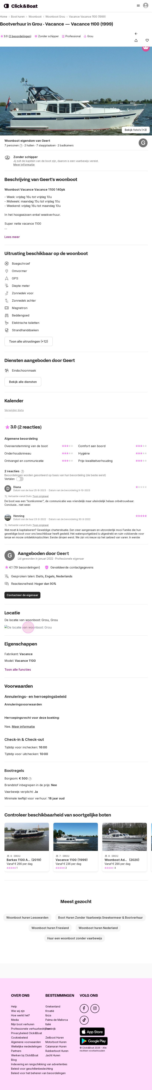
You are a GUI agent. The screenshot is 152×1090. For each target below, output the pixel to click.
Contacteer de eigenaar (22, 595)
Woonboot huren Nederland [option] (98, 928)
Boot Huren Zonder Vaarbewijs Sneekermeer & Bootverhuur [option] (100, 917)
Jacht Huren (52, 1055)
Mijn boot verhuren (22, 1024)
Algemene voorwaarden (26, 1042)
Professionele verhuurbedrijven (30, 1028)
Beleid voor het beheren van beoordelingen (38, 1073)
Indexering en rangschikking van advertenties (39, 1064)
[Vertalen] (20, 479)
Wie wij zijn (18, 1010)
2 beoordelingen (19, 36)
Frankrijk (50, 1028)
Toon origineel (40, 496)
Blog (14, 1059)
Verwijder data (14, 410)
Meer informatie (23, 726)
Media (15, 1019)
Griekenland (52, 1006)
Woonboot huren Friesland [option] (50, 928)
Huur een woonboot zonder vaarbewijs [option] (74, 938)
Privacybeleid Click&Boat (26, 1033)
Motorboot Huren (56, 1042)
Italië (48, 1024)
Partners (16, 1050)
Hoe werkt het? (20, 1015)
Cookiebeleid (19, 1037)
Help (14, 1006)
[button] (137, 40)
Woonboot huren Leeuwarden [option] (27, 917)
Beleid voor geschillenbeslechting (32, 1068)
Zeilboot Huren (54, 1037)
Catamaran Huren (56, 1046)
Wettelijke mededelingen (26, 1046)
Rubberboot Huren (56, 1050)
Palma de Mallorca (56, 1019)
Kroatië (49, 1010)
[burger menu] (138, 6)
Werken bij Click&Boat (24, 1055)
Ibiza (48, 1015)
